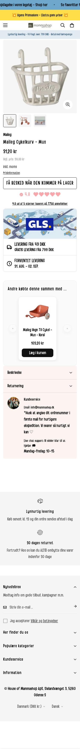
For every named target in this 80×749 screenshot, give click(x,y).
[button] (72, 25)
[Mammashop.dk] (40, 25)
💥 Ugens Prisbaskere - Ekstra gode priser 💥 (40, 15)
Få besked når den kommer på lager (40, 183)
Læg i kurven (37, 353)
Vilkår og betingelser (44, 621)
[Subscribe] (72, 606)
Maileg (7, 135)
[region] (40, 328)
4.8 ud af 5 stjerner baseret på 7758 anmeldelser (40, 203)
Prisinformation (11, 173)
